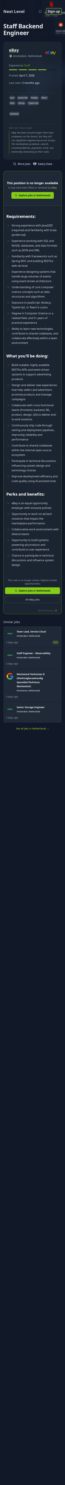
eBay (54, 187)
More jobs (24, 164)
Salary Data (45, 164)
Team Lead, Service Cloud (31, 631)
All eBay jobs (33, 599)
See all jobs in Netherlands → (32, 728)
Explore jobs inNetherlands (34, 195)
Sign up (54, 11)
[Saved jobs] (40, 11)
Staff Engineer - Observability (33, 653)
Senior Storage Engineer (30, 707)
